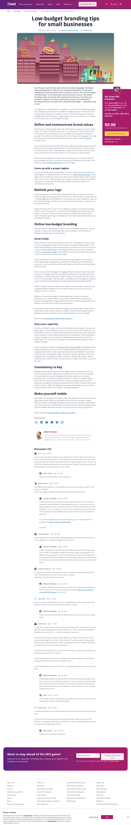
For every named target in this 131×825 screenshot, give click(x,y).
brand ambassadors (54, 163)
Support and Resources (76, 783)
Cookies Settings (93, 817)
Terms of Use (28, 815)
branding (80, 88)
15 (55, 30)
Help (58, 4)
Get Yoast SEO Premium (117, 134)
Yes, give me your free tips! (112, 756)
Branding (64, 30)
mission (85, 136)
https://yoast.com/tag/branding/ (60, 522)
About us (67, 4)
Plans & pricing (25, 4)
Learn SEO (40, 4)
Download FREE (86, 4)
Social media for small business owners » (58, 318)
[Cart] (121, 4)
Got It (107, 817)
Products (41, 783)
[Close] (128, 817)
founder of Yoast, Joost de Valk (69, 347)
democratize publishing (81, 175)
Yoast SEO (11, 783)
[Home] (8, 11)
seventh (88, 138)
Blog (50, 4)
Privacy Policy (52, 821)
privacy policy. (114, 761)
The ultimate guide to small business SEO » (60, 413)
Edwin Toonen (87, 30)
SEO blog (17, 11)
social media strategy (49, 252)
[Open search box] (106, 4)
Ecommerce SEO (31, 11)
